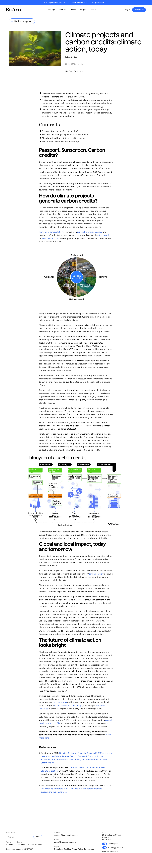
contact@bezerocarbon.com (66, 835)
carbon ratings (60, 702)
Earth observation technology (68, 705)
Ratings (51, 9)
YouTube (38, 844)
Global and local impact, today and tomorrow (63, 138)
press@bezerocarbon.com (65, 842)
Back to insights (22, 21)
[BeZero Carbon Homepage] (13, 9)
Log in (127, 9)
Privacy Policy (77, 849)
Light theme (113, 844)
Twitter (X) (21, 844)
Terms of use (89, 849)
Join (38, 837)
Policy (73, 9)
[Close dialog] (149, 2)
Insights (83, 9)
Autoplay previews (115, 847)
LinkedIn (30, 844)
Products (63, 9)
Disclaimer (58, 849)
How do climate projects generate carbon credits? (66, 134)
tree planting (105, 235)
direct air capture (50, 238)
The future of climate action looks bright (61, 141)
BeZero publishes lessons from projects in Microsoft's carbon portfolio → (74, 2)
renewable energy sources (89, 232)
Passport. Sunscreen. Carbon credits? (60, 131)
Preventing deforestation (51, 232)
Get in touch (139, 9)
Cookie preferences (110, 851)
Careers (9, 844)
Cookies (67, 849)
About (93, 9)
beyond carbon (96, 574)
